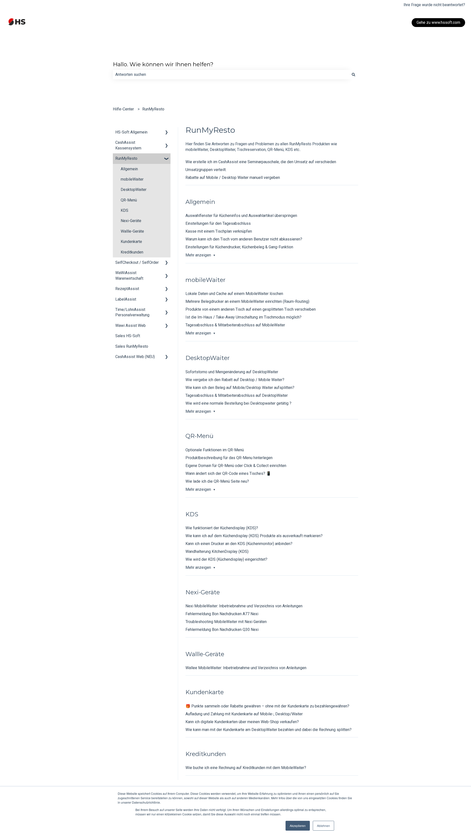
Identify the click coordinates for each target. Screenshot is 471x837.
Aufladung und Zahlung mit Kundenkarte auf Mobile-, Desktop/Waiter (244, 714)
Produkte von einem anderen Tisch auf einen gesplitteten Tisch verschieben (250, 309)
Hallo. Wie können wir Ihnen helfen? (163, 64)
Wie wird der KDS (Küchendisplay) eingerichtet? (226, 559)
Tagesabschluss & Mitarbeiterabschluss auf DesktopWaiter (236, 395)
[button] (166, 133)
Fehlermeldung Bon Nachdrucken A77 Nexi (221, 613)
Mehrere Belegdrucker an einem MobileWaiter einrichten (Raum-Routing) (247, 301)
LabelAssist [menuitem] (125, 299)
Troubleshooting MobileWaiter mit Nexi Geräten (226, 621)
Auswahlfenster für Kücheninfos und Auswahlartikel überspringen (241, 215)
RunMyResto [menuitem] (126, 158)
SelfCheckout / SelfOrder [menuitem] (137, 262)
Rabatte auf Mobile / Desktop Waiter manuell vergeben (232, 177)
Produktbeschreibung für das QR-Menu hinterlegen (229, 457)
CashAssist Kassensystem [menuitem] (128, 145)
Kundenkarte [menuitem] (131, 241)
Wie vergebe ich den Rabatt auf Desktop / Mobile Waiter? (234, 379)
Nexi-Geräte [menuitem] (131, 220)
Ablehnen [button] (323, 826)
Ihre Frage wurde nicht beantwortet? (434, 4)
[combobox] (231, 74)
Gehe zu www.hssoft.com (438, 22)
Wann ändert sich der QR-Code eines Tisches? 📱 (228, 473)
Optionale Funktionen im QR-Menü (214, 450)
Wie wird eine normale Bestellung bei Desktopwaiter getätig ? (238, 403)
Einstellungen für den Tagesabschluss (218, 223)
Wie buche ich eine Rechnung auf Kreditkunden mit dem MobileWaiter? (245, 767)
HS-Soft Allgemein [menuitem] (131, 132)
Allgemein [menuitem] (129, 169)
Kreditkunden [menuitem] (132, 252)
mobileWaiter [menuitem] (132, 179)
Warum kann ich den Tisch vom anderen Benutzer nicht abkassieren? (243, 239)
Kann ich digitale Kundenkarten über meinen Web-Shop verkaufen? (242, 721)
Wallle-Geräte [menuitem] (132, 231)
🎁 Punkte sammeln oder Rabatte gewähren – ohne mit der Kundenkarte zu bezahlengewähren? (267, 706)
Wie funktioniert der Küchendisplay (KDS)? (221, 528)
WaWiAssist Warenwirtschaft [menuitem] (129, 275)
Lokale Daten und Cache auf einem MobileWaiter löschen (234, 293)
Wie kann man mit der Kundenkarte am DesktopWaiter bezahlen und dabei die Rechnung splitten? (268, 729)
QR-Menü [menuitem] (129, 200)
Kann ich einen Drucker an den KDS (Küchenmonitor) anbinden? (238, 543)
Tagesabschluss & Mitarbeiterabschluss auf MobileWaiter (235, 325)
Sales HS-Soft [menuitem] (127, 335)
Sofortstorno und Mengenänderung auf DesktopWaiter (231, 372)
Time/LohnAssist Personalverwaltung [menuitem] (132, 312)
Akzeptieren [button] (298, 826)
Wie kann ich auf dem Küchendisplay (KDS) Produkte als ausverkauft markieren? (254, 535)
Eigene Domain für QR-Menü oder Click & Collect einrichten (235, 465)
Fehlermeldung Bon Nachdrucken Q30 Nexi (222, 629)
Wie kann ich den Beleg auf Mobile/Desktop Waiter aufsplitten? (239, 387)
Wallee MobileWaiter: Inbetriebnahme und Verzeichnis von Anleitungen (245, 667)
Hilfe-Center (123, 109)
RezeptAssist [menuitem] (127, 288)
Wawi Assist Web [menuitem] (130, 325)
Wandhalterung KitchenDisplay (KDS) (217, 551)
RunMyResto (153, 109)
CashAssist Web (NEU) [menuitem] (135, 356)
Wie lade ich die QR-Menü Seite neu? (217, 481)
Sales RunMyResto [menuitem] (131, 346)
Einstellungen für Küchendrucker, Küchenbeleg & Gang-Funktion (239, 247)
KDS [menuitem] (124, 210)
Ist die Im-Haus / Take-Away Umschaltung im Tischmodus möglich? (243, 317)
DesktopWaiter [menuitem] (133, 189)
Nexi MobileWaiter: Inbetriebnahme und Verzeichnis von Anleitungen (243, 606)
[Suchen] (353, 74)
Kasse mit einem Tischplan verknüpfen (218, 231)
